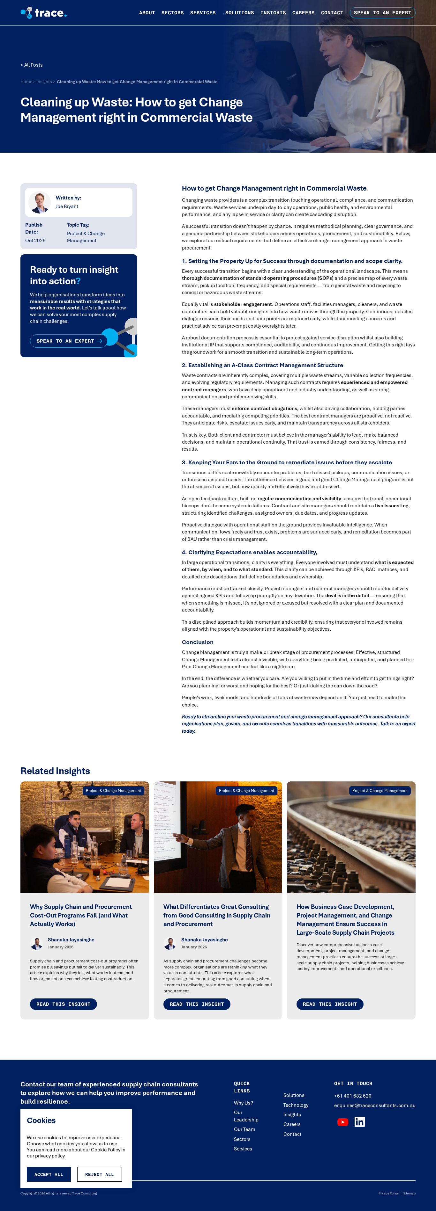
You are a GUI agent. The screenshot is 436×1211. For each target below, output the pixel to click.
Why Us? (243, 1103)
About (147, 13)
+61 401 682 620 (353, 1096)
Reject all (99, 1174)
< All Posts (31, 65)
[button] (147, 12)
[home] (48, 13)
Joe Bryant (67, 207)
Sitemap (409, 1193)
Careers (303, 13)
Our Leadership (246, 1116)
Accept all (48, 1174)
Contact (332, 13)
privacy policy (50, 1156)
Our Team (244, 1129)
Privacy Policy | (390, 1193)
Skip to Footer (10, 6)
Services (203, 13)
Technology (295, 1105)
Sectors (173, 13)
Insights (273, 13)
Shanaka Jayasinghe (71, 940)
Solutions (238, 13)
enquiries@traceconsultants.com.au (375, 1105)
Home (26, 81)
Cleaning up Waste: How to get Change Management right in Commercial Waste (137, 81)
